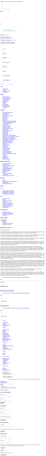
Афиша (4, 180)
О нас (1, 86)
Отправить (3, 431)
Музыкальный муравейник (6, 40)
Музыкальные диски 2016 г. (8, 190)
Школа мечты (5, 157)
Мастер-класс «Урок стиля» (8, 139)
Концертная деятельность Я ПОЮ (10, 181)
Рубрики (2, 109)
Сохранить (3, 447)
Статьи (4, 103)
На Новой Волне (6, 144)
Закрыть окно (3, 454)
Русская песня (6, 150)
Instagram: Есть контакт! (8, 112)
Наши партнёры (4, 217)
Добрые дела (5, 124)
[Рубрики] (4, 59)
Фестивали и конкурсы (7, 183)
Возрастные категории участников (7, 174)
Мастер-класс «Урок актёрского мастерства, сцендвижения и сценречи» (11, 136)
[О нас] (4, 50)
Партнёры (5, 368)
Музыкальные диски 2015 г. (8, 191)
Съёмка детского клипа (7, 214)
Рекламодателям (6, 211)
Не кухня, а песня (6, 198)
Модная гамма (6, 207)
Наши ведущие (6, 99)
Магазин (2, 34)
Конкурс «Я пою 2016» (5, 161)
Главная (4, 221)
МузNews (5, 143)
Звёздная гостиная (6, 126)
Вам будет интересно (7, 97)
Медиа (1, 185)
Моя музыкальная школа (8, 142)
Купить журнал (6, 96)
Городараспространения (6, 90)
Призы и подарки (6, 170)
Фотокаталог (5, 104)
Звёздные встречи (6, 127)
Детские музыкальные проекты (9, 122)
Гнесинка (5, 116)
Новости (4, 102)
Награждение (5, 171)
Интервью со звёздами (7, 202)
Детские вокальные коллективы (9, 120)
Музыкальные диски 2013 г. (8, 193)
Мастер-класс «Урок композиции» (10, 138)
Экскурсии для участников (8, 165)
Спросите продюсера (7, 151)
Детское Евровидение (7, 123)
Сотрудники (5, 88)
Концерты (2, 177)
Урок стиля (5, 155)
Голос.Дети (5, 118)
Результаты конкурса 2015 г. (8, 175)
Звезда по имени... (6, 125)
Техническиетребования (5, 360)
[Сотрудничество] (6, 77)
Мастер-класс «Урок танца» (8, 140)
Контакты (5, 92)
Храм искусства (4, 305)
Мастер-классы (6, 164)
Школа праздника (6, 158)
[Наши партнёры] (6, 81)
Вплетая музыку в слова (8, 115)
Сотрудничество (4, 209)
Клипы (4, 199)
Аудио (1, 188)
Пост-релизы (5, 182)
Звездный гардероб (7, 205)
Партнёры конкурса (7, 169)
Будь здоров (5, 114)
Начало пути (5, 145)
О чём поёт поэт (6, 149)
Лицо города (5, 131)
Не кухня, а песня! (6, 148)
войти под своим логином (23, 277)
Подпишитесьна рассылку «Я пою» (7, 373)
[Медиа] (4, 72)
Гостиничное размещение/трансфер (7, 167)
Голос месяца (5, 117)
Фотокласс (5, 156)
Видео (1, 196)
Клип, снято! (5, 129)
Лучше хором (5, 132)
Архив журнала (6, 98)
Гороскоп (5, 119)
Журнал (2, 94)
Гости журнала (6, 105)
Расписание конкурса (7, 163)
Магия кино (5, 133)
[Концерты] (5, 68)
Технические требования (8, 212)
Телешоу (4, 154)
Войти (2, 403)
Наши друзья (5, 101)
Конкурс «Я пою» (6, 369)
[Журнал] (4, 55)
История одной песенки (8, 128)
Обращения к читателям (8, 206)
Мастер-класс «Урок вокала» (9, 137)
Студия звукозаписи (7, 152)
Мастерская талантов (7, 141)
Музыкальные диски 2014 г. (8, 192)
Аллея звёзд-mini (6, 113)
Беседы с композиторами (8, 203)
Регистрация (3, 420)
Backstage (5, 201)
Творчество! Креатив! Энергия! (9, 153)
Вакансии (5, 215)
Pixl (14, 387)
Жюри (4, 172)
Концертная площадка (7, 130)
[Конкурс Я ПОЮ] (7, 64)
